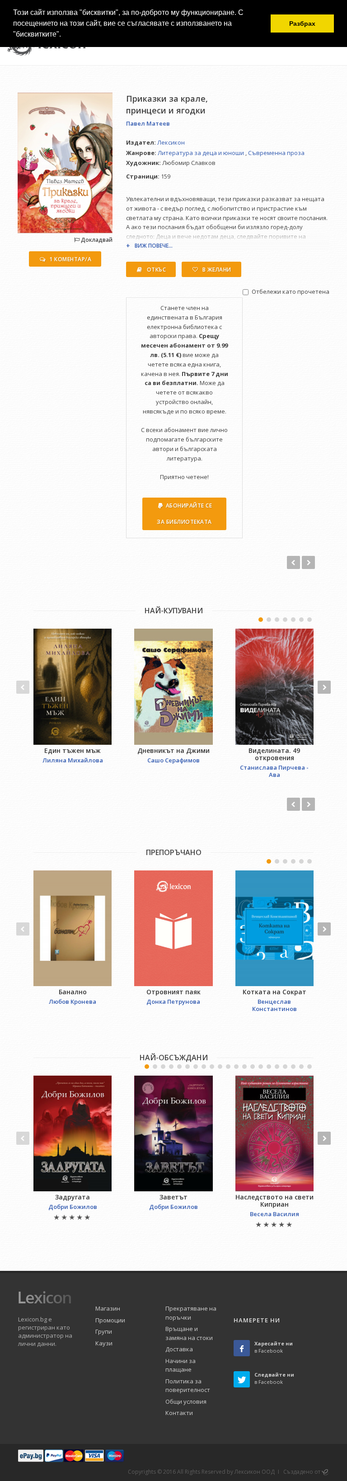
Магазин (107, 1308)
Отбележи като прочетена (290, 291)
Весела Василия (274, 1214)
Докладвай (96, 240)
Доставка (179, 1349)
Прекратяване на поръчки (190, 1312)
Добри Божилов (72, 1207)
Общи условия (185, 1401)
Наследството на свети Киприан (274, 1200)
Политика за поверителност (187, 1385)
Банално (73, 991)
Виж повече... (154, 245)
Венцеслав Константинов (274, 1005)
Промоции (110, 1320)
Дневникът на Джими (173, 750)
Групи (103, 1331)
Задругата (72, 1197)
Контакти (179, 1413)
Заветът (173, 1197)
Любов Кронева (72, 1001)
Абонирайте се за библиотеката (184, 514)
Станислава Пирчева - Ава (274, 771)
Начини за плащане (180, 1365)
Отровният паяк (173, 991)
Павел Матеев (148, 123)
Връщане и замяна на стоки (189, 1333)
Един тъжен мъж (72, 750)
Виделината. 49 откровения (274, 754)
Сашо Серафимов (173, 760)
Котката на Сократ (274, 991)
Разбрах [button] (302, 23)
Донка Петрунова (173, 1001)
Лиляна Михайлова (72, 760)
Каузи (104, 1343)
